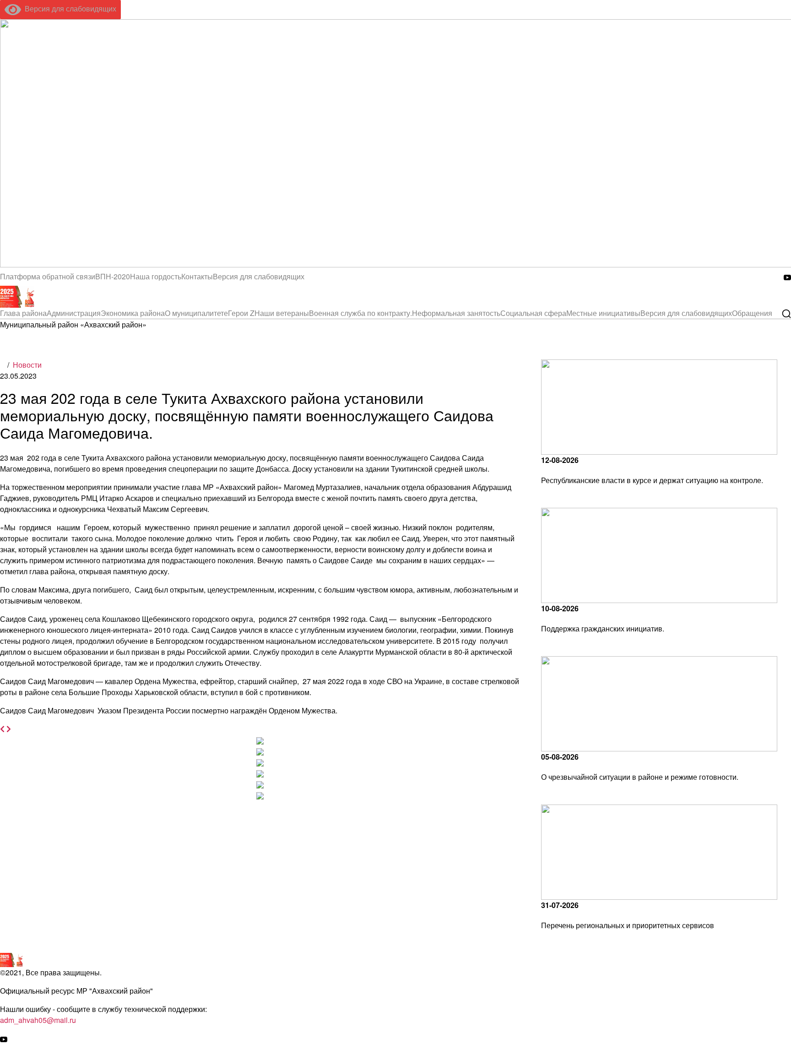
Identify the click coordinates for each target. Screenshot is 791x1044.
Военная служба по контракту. (360, 313)
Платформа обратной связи (47, 276)
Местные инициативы (603, 313)
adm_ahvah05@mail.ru (38, 1020)
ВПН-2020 (112, 276)
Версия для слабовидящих (68, 8)
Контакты (197, 276)
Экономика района (133, 313)
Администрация (74, 313)
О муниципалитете (196, 313)
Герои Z (241, 313)
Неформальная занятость (456, 313)
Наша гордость (155, 276)
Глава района (23, 313)
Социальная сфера (533, 313)
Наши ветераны (282, 313)
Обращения (752, 313)
